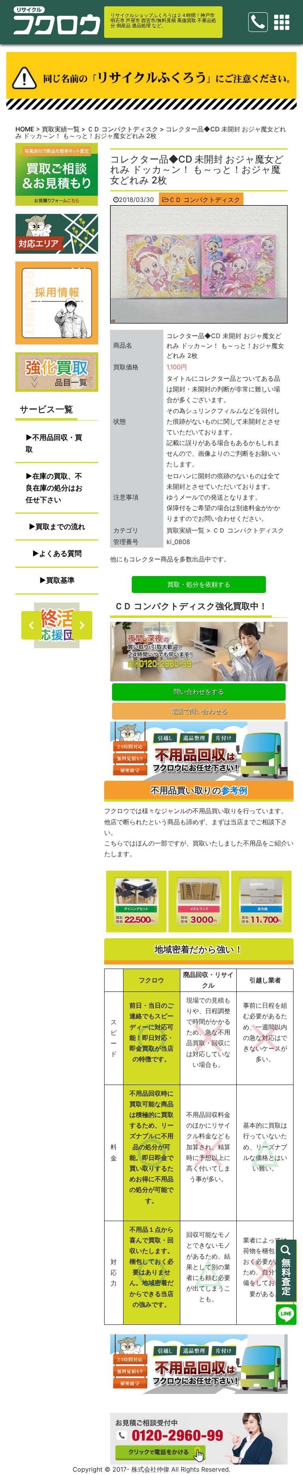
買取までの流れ (60, 526)
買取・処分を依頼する (198, 584)
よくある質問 (60, 553)
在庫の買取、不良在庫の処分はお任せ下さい (54, 488)
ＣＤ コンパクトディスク (204, 200)
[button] (56, 625)
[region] (56, 625)
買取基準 (60, 580)
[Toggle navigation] (282, 22)
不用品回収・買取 (54, 443)
